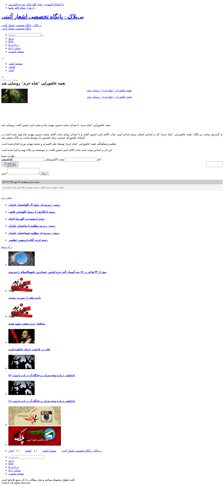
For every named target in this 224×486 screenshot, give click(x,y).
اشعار (11, 66)
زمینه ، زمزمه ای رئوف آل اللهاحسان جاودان (34, 204)
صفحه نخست (16, 51)
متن (4, 173)
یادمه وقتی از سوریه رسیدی (24, 297)
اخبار (11, 70)
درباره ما (13, 44)
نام (99, 159)
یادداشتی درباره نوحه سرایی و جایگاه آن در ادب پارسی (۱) (41, 401)
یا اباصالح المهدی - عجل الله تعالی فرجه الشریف (36, 4)
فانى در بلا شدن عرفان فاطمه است (29, 349)
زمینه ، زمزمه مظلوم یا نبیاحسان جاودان (31, 225)
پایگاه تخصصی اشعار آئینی (16, 28)
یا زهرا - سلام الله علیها (21, 7)
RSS (10, 41)
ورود (11, 38)
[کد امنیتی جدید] (7, 159)
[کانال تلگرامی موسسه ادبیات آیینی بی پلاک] (34, 444)
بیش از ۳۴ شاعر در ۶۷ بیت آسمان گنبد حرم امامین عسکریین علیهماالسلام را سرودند (57, 272)
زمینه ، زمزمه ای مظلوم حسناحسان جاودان (33, 233)
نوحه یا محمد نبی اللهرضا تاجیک (26, 218)
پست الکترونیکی (54, 159)
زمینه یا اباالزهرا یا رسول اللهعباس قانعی (31, 211)
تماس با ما (14, 48)
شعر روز (6, 197)
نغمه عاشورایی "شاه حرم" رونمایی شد (109, 90)
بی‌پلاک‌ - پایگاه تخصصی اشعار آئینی (42, 16)
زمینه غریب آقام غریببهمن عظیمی (28, 240)
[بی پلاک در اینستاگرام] (34, 424)
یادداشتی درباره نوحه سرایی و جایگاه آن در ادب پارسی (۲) (41, 375)
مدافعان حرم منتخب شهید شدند (26, 323)
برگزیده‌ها (6, 247)
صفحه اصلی (15, 63)
